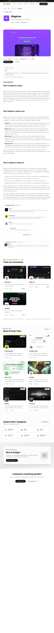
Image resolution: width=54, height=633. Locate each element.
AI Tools (14, 8)
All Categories (45, 421)
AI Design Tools (23, 59)
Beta (33, 59)
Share (18, 61)
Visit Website (7, 61)
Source (20, 76)
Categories (19, 3)
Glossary (25, 3)
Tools (14, 3)
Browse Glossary (11, 460)
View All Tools (26, 234)
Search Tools (21, 481)
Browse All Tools (32, 481)
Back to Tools (9, 11)
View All (46, 329)
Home (4, 8)
